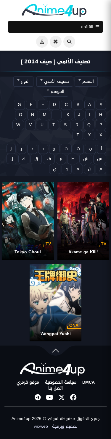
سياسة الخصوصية (60, 382)
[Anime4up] (54, 12)
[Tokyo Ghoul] (28, 221)
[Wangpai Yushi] (56, 303)
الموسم (56, 92)
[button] (69, 42)
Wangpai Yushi (56, 334)
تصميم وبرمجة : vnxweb (56, 426)
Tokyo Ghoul (28, 252)
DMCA (88, 382)
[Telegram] (38, 397)
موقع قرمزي (28, 382)
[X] (61, 397)
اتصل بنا (55, 388)
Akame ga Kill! (83, 252)
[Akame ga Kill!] (83, 221)
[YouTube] (50, 397)
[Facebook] (73, 397)
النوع (25, 81)
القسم (87, 81)
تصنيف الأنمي (56, 81)
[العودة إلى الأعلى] (55, 352)
